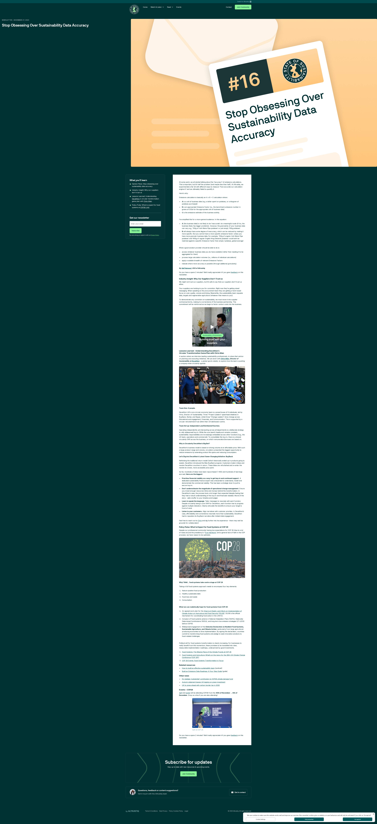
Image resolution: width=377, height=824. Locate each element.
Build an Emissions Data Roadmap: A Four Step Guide (202, 671)
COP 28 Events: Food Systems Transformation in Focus (202, 661)
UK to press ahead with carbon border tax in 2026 (201, 685)
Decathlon (136, 199)
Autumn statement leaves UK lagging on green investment (203, 682)
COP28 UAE (144, 207)
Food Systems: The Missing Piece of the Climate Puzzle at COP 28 (206, 652)
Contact (229, 7)
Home (145, 7)
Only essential (309, 819)
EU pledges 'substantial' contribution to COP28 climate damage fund (207, 679)
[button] (157, 7)
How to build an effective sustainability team (198, 668)
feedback (234, 272)
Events (178, 7)
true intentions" (210, 533)
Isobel (188, 693)
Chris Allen (148, 201)
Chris (200, 521)
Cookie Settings (260, 819)
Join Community (243, 7)
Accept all (358, 819)
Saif (180, 693)
